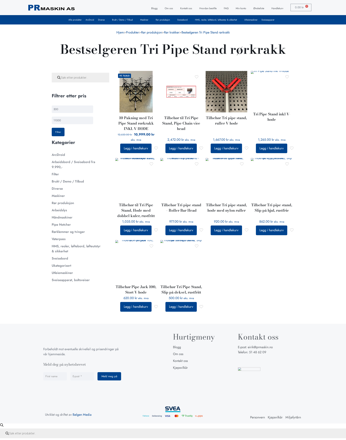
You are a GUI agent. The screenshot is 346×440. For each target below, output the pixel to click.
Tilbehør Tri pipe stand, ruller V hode (226, 120)
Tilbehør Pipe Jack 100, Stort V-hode (136, 289)
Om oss (169, 8)
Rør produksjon (163, 19)
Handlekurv (277, 8)
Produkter (132, 32)
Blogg (154, 8)
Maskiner (144, 19)
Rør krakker (171, 32)
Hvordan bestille (208, 8)
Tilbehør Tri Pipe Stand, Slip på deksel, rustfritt (181, 289)
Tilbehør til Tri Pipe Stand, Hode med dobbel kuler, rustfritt (136, 210)
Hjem (120, 32)
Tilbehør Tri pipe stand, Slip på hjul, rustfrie (271, 207)
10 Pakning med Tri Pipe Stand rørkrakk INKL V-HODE (136, 123)
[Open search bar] (2, 425)
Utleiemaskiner (251, 19)
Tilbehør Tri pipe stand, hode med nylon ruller (226, 207)
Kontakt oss (186, 8)
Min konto (241, 8)
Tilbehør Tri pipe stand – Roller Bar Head (181, 207)
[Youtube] (258, 361)
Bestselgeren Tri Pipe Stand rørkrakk (205, 32)
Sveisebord (182, 19)
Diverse (101, 19)
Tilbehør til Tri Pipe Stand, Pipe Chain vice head (181, 123)
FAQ (226, 8)
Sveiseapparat (267, 19)
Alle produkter (75, 19)
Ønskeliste (258, 8)
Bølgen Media (82, 414)
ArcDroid (90, 19)
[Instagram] (249, 361)
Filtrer (58, 132)
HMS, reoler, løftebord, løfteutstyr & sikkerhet (216, 19)
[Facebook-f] (240, 361)
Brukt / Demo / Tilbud (122, 19)
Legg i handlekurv (136, 148)
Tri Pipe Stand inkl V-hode (271, 116)
